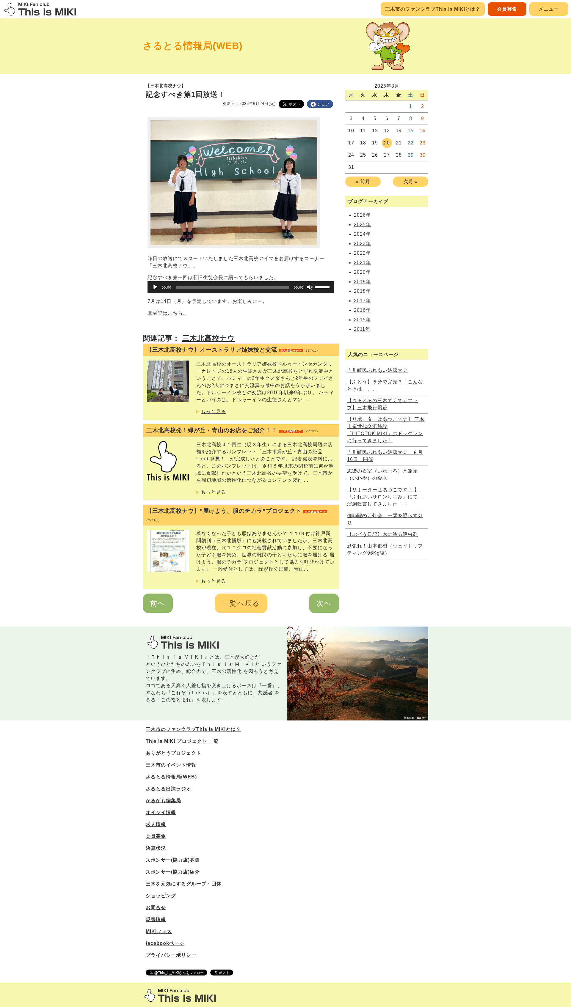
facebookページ (165, 943)
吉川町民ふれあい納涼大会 (377, 370)
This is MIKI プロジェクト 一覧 (182, 741)
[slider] (323, 286)
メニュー (549, 9)
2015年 (362, 319)
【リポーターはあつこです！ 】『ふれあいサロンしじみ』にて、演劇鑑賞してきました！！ (385, 496)
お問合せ (156, 907)
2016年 (362, 310)
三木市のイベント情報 (171, 764)
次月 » (410, 181)
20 (387, 142)
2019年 (362, 281)
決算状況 (156, 848)
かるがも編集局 (163, 800)
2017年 (362, 300)
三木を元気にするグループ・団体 (184, 883)
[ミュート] (310, 287)
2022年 (362, 253)
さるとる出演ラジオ (168, 788)
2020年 (362, 272)
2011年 (362, 329)
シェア (323, 104)
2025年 (362, 224)
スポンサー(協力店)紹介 (173, 871)
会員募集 (507, 9)
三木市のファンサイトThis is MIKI (180, 995)
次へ (324, 603)
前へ (157, 603)
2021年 (362, 262)
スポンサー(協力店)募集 (173, 860)
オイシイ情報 (161, 812)
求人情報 (156, 824)
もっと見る (213, 411)
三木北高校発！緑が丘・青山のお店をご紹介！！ (232, 430)
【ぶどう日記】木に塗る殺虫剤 (382, 534)
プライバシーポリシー (171, 955)
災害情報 (156, 919)
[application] (241, 287)
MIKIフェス (159, 931)
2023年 (362, 243)
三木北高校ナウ (208, 338)
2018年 (362, 291)
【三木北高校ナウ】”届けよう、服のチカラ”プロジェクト (236, 515)
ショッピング (161, 895)
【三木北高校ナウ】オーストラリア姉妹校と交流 (232, 350)
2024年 (362, 234)
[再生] (155, 287)
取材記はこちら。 (168, 313)
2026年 (362, 215)
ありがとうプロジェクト (173, 753)
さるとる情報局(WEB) (193, 45)
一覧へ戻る (241, 603)
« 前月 (363, 181)
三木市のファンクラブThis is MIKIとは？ (432, 9)
